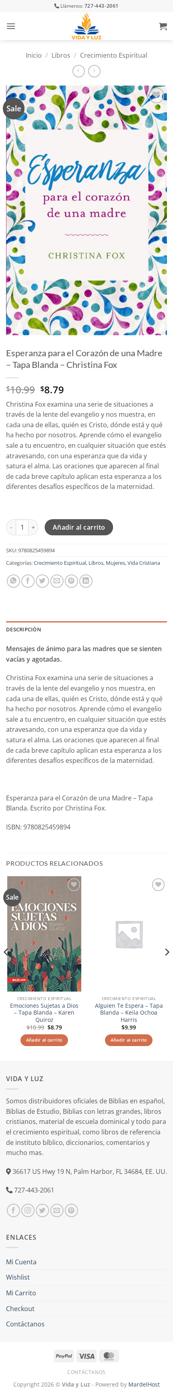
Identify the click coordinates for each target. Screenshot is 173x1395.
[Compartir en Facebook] (28, 581)
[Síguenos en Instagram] (28, 1210)
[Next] (166, 968)
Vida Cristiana (144, 562)
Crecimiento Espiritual (113, 55)
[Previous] (6, 968)
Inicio (34, 55)
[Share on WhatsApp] (13, 581)
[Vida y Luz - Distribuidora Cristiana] (86, 26)
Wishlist (18, 1277)
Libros (60, 55)
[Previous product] (94, 71)
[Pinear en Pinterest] (71, 581)
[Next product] (78, 71)
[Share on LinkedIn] (86, 581)
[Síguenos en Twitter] (42, 1210)
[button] (11, 26)
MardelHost (144, 1384)
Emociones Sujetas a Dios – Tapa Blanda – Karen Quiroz (44, 1012)
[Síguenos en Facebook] (13, 1210)
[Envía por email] (57, 581)
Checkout (20, 1308)
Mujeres (115, 562)
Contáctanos (25, 1324)
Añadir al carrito (79, 527)
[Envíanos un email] (57, 1210)
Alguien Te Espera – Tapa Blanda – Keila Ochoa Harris (129, 1012)
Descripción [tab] (23, 629)
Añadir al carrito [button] (44, 1040)
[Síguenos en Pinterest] (71, 1210)
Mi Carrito (21, 1292)
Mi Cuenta (21, 1261)
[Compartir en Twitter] (42, 581)
